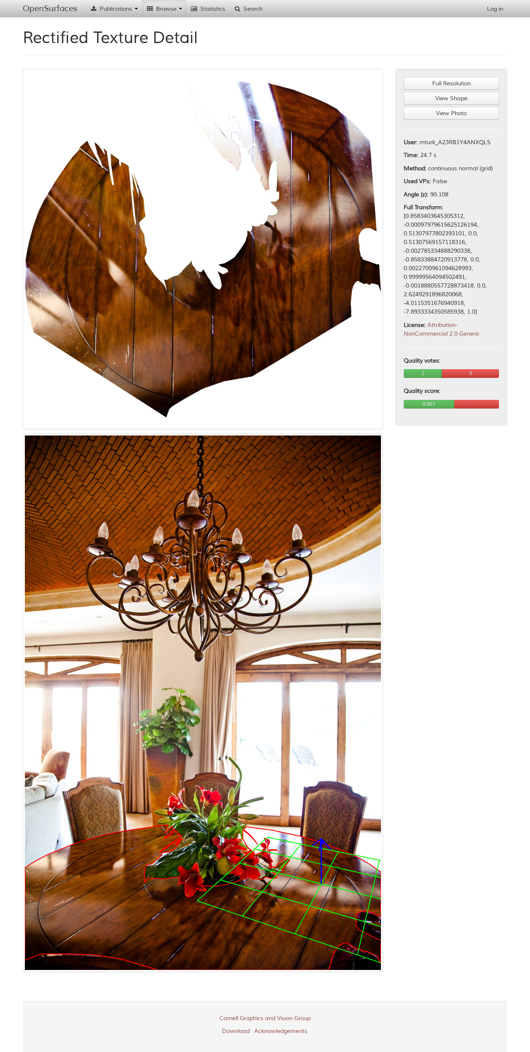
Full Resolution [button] (451, 83)
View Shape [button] (451, 98)
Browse (166, 8)
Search (252, 8)
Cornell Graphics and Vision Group (265, 1018)
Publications (116, 8)
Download (236, 1031)
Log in (495, 8)
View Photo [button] (451, 113)
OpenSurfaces (50, 8)
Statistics (212, 8)
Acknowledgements (280, 1031)
